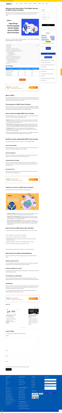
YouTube (34, 382)
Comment (7, 335)
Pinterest (34, 387)
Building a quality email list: (11, 59)
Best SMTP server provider (22, 117)
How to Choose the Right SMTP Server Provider (14, 49)
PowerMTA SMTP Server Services (10, 400)
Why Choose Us (8, 382)
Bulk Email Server (9, 72)
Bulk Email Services (8, 389)
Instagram (34, 384)
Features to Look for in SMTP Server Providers (13, 56)
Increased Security (10, 55)
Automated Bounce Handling (12, 54)
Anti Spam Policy (22, 381)
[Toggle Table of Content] (37, 45)
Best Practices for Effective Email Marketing (13, 58)
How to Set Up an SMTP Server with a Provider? (14, 57)
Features (34, 3)
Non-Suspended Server (9, 402)
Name (7, 350)
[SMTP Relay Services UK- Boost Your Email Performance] (11, 311)
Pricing (30, 3)
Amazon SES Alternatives (22, 397)
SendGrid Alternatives (22, 391)
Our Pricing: (8, 46)
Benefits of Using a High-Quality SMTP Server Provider (15, 51)
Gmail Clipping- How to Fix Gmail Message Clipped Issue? (47, 74)
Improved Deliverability (11, 52)
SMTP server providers (22, 39)
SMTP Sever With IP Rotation (10, 399)
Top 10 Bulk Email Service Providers (24, 405)
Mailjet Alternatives (21, 392)
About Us (25, 3)
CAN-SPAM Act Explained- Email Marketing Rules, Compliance (47, 70)
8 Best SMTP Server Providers (23, 403)
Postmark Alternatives (22, 389)
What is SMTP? (9, 47)
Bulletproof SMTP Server (9, 397)
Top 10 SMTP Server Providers (23, 406)
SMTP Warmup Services (9, 396)
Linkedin (34, 385)
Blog (43, 3)
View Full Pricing (22, 79)
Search (48, 48)
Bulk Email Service (9, 74)
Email (7, 355)
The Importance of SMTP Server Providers (13, 48)
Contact (47, 3)
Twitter (33, 381)
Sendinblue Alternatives (22, 394)
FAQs (6, 385)
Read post (7, 322)
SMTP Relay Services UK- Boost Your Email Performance (11, 315)
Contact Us (7, 383)
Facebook (34, 379)
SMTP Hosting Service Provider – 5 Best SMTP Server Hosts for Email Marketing (47, 61)
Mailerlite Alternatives (22, 399)
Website (7, 361)
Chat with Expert (33, 87)
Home (17, 3)
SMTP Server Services (9, 70)
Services (21, 3)
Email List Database (8, 394)
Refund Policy (22, 384)
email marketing (23, 255)
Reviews (39, 3)
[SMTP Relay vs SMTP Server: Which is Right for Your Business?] (33, 311)
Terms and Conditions (23, 382)
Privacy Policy (22, 379)
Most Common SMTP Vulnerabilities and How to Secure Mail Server (48, 65)
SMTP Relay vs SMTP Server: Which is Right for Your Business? (33, 316)
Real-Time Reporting (11, 53)
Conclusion (8, 63)
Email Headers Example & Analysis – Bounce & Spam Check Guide (48, 79)
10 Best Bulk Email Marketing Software (24, 408)
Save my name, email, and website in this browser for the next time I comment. (17, 366)
